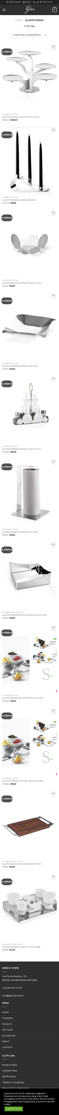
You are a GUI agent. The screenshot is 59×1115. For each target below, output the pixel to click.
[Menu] (4, 10)
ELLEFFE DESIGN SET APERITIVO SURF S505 (22, 698)
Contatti (7, 1047)
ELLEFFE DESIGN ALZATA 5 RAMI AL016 (20, 117)
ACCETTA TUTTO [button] (13, 1109)
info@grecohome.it (13, 995)
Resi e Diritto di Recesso (15, 1088)
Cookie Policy (9, 1070)
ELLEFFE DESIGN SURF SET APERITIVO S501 (22, 781)
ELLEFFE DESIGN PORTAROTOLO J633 (20, 532)
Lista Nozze (8, 1035)
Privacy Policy (9, 1065)
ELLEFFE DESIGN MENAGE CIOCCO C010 (21, 449)
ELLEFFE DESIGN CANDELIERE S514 (19, 200)
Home (18, 20)
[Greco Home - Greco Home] (29, 10)
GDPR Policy (9, 1076)
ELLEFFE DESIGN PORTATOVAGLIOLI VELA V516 (24, 615)
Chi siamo (7, 1018)
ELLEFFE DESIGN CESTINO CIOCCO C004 (21, 283)
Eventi (5, 1041)
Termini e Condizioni (13, 1082)
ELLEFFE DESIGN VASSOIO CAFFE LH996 (21, 947)
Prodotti (7, 1024)
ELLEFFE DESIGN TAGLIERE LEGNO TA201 (21, 864)
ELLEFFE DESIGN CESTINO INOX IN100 (20, 366)
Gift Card (7, 1030)
